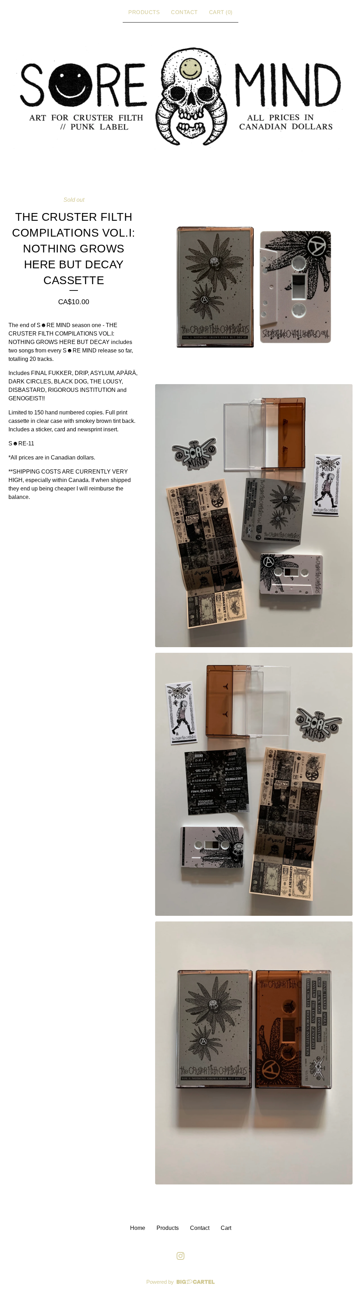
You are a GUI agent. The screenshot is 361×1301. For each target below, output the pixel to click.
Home (137, 1228)
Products (144, 12)
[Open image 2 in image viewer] (254, 515)
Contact (184, 12)
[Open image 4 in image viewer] (254, 1052)
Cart (226, 1228)
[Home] (180, 97)
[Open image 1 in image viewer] (254, 287)
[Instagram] (180, 1256)
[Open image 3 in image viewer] (254, 784)
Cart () (221, 12)
